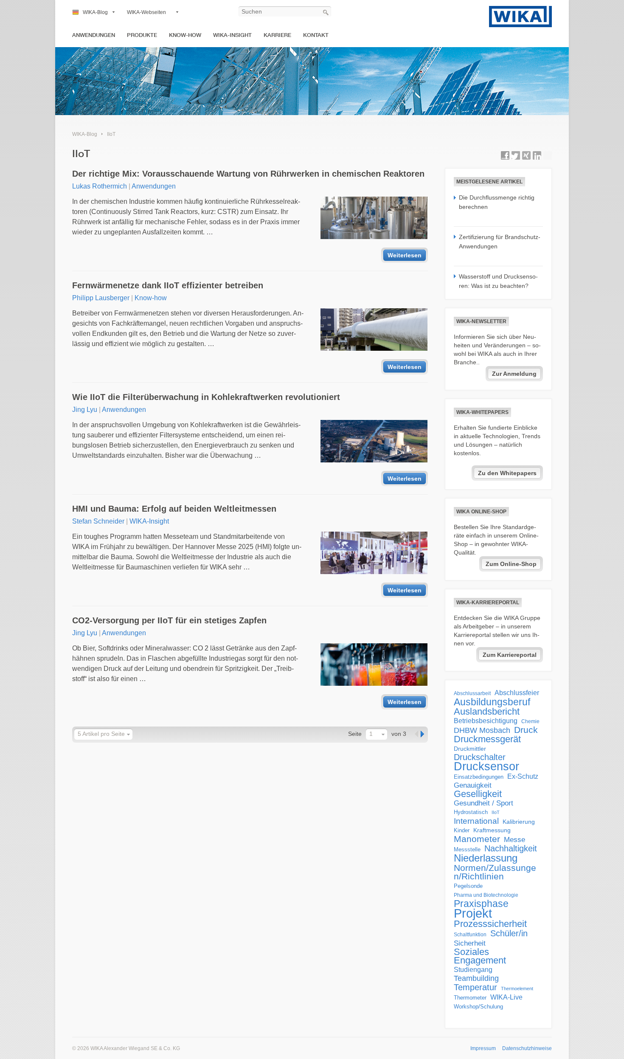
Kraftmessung (492, 830)
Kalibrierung (519, 821)
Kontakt (316, 35)
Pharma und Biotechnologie (486, 895)
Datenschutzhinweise (527, 1048)
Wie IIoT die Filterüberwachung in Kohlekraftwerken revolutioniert (206, 397)
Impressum (483, 1048)
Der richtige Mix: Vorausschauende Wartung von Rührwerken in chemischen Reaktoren (248, 173)
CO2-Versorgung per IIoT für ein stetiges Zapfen (169, 620)
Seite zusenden (547, 155)
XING (526, 155)
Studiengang (473, 969)
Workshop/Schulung (478, 1006)
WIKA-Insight (232, 35)
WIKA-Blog (95, 12)
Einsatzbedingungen (478, 777)
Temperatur (475, 987)
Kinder (461, 830)
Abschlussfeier (517, 692)
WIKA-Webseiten (146, 12)
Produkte (142, 35)
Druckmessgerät (487, 739)
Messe (514, 840)
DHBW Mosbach (482, 730)
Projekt (473, 913)
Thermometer (470, 997)
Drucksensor (486, 766)
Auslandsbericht (487, 711)
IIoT (111, 134)
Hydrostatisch (471, 812)
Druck (526, 730)
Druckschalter (480, 757)
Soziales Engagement (480, 956)
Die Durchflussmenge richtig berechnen (496, 202)
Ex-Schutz (522, 776)
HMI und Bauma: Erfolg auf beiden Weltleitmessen (174, 508)
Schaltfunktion (470, 934)
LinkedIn (537, 155)
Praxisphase (481, 903)
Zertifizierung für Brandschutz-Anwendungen (499, 242)
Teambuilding (476, 978)
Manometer (477, 839)
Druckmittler (470, 748)
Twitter (516, 155)
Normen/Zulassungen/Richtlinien (495, 872)
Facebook (505, 155)
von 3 (398, 733)
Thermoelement (517, 988)
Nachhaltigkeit (510, 848)
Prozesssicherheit (490, 924)
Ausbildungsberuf (492, 702)
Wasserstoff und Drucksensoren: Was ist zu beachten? (498, 281)
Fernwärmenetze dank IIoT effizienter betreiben (167, 285)
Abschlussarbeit (472, 693)
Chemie (530, 721)
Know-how (185, 35)
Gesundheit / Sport (483, 803)
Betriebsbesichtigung (485, 720)
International (476, 821)
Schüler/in (509, 933)
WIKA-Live (506, 997)
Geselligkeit (478, 794)
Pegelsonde (468, 886)
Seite (355, 733)
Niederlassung (485, 858)
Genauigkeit (473, 785)
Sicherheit (470, 943)
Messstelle (467, 849)
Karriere (277, 35)
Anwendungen (93, 35)
